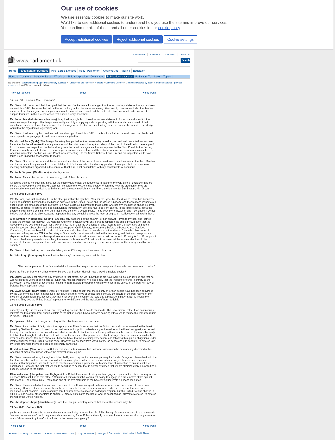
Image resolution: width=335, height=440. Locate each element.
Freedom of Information (55, 433)
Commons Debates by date (139, 83)
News (157, 76)
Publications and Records (81, 83)
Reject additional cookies (138, 39)
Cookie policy (128, 433)
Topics (167, 76)
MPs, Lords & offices (63, 70)
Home (12, 70)
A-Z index (12, 433)
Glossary (24, 433)
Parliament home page (31, 83)
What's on (59, 76)
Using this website (85, 433)
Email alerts (154, 54)
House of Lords (42, 76)
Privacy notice (114, 433)
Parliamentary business (33, 70)
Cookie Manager (143, 433)
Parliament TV (143, 76)
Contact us (185, 54)
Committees (97, 76)
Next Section (18, 425)
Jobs (71, 433)
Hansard (99, 83)
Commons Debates (114, 83)
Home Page (149, 92)
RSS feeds (170, 54)
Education (139, 70)
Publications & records (119, 76)
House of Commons (20, 76)
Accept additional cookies (86, 39)
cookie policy (169, 28)
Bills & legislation (78, 76)
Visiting (125, 70)
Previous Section (20, 92)
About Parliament (89, 70)
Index (83, 92)
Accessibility (139, 54)
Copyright (101, 433)
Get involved (110, 70)
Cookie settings (180, 39)
